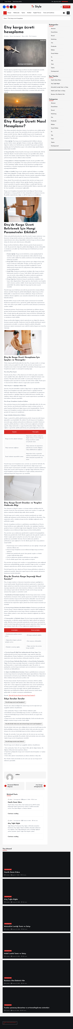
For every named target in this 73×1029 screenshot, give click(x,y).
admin (7, 36)
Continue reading (13, 813)
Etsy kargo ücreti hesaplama (15, 18)
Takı (52, 60)
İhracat (11, 36)
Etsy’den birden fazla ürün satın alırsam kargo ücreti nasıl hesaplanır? (23, 723)
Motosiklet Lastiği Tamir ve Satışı (59, 87)
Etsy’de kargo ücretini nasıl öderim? (14, 741)
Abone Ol (66, 6)
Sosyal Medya (54, 53)
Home (5, 18)
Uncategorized (17, 36)
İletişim (9, 12)
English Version (37, 12)
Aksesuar (53, 28)
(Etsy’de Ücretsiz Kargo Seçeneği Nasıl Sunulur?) (22, 695)
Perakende (53, 46)
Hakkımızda (16, 12)
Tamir (52, 64)
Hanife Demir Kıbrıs (56, 80)
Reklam (53, 50)
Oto (52, 42)
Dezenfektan (54, 32)
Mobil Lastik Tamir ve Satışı (58, 90)
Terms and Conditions (48, 12)
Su (51, 57)
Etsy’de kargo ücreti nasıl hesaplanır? (15, 702)
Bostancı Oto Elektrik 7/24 (58, 94)
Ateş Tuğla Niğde (55, 83)
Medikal (29, 12)
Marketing (53, 39)
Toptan (23, 12)
